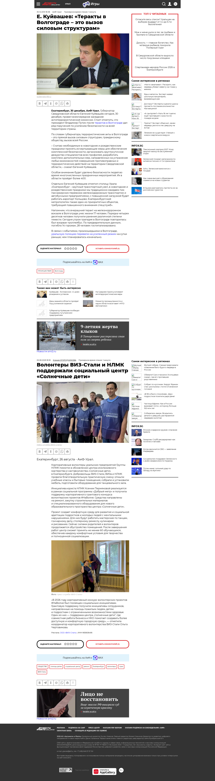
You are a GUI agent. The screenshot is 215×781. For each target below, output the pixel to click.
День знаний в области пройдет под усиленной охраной (64, 302)
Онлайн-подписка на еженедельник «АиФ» (145, 728)
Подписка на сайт (76, 728)
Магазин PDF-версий (112, 728)
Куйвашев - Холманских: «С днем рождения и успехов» (64, 293)
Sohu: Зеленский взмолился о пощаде (157, 170)
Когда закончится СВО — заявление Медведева (159, 450)
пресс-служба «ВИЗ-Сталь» (49, 445)
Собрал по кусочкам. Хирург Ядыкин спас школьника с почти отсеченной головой (161, 386)
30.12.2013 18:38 (43, 12)
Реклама (61, 728)
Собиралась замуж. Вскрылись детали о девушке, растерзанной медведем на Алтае (159, 415)
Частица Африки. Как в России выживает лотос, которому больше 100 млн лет (160, 406)
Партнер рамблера (82, 770)
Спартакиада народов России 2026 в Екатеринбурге (155, 68)
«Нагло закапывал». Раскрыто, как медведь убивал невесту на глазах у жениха (160, 86)
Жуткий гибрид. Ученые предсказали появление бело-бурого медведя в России (161, 367)
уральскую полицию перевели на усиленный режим (83, 234)
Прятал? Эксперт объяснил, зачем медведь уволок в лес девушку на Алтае (159, 125)
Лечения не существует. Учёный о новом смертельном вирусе (159, 134)
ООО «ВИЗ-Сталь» (68, 633)
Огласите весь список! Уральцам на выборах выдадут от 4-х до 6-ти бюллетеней (154, 22)
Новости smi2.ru (46, 351)
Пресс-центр (94, 728)
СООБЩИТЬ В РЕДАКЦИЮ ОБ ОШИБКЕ (91, 731)
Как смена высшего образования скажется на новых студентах (158, 179)
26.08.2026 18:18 (44, 360)
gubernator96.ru (44, 96)
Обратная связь (64, 731)
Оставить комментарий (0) (108, 249)
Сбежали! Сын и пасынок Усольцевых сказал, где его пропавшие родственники (161, 377)
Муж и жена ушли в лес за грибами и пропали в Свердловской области (155, 33)
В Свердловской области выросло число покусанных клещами (155, 56)
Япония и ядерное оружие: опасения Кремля (160, 431)
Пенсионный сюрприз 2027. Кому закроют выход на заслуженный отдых (158, 151)
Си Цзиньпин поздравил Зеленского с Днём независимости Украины (160, 460)
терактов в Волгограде (109, 122)
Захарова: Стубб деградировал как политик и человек (159, 441)
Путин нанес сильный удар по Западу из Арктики (157, 469)
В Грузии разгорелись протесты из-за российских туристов (160, 189)
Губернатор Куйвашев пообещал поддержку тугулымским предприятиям (64, 312)
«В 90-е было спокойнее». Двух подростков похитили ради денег (159, 395)
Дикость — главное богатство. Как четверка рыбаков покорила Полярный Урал (154, 45)
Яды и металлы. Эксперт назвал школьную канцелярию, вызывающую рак (158, 96)
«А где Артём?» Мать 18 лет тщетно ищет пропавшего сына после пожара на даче (160, 115)
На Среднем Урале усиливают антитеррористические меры (109, 293)
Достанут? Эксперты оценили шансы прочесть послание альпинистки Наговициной (161, 106)
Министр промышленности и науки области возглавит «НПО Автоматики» (110, 303)
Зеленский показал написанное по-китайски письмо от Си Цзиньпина (159, 160)
